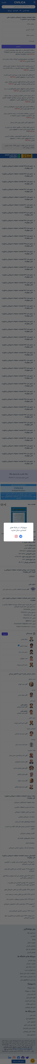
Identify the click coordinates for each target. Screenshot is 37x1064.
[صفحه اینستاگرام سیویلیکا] (16, 536)
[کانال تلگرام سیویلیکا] (20, 536)
